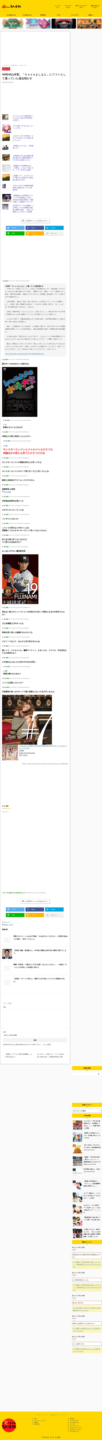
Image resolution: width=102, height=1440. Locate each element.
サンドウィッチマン (40, 1420)
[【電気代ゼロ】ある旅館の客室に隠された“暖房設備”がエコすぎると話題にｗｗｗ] (7, 159)
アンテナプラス (74, 1420)
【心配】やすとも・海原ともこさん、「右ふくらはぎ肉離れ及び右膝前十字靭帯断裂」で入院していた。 (92, 1232)
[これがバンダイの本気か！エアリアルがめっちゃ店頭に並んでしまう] (7, 139)
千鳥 (35, 1419)
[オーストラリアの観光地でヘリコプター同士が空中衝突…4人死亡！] (7, 119)
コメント (35, 1007)
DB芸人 (36, 1422)
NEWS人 (72, 1419)
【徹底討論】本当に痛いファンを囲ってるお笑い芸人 (92, 1218)
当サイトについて (81, 6)
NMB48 (6, 925)
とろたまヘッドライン (76, 1428)
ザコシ (59, 15)
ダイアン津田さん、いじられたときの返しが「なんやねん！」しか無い (92, 1195)
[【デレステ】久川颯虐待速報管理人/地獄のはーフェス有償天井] (7, 188)
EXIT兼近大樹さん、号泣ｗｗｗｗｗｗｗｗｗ (92, 1170)
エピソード (7, 922)
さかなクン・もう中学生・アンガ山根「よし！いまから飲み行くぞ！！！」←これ (92, 1208)
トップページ (63, 1415)
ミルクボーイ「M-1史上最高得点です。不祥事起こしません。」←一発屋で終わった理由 (92, 1124)
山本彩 (11, 925)
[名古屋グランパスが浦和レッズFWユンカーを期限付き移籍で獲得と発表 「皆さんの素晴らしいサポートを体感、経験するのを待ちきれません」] (7, 208)
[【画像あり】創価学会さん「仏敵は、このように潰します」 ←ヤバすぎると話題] (7, 169)
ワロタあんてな (27, 15)
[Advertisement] (35, 48)
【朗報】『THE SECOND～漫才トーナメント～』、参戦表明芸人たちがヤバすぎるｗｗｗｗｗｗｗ (92, 1160)
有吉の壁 (36, 1424)
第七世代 (43, 15)
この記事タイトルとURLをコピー (36, 221)
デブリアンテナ (74, 1426)
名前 (4, 1032)
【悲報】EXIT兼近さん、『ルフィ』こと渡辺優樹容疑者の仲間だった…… (92, 1183)
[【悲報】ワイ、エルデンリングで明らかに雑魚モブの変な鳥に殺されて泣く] (7, 178)
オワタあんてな (74, 1422)
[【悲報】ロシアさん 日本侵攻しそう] (7, 149)
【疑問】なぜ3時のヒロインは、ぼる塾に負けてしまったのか (92, 1135)
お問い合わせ (95, 6)
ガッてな (72, 1424)
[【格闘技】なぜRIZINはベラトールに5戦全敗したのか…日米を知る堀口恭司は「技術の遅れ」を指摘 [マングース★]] (7, 198)
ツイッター (68, 6)
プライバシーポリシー (41, 1415)
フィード (58, 6)
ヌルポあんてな (11, 15)
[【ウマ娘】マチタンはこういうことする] (7, 129)
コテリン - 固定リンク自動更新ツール (3, 115)
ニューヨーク (75, 15)
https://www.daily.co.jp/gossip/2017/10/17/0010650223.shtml (24, 354)
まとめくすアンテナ (75, 1429)
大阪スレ (90, 15)
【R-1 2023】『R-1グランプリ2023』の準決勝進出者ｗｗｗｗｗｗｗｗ (92, 1147)
